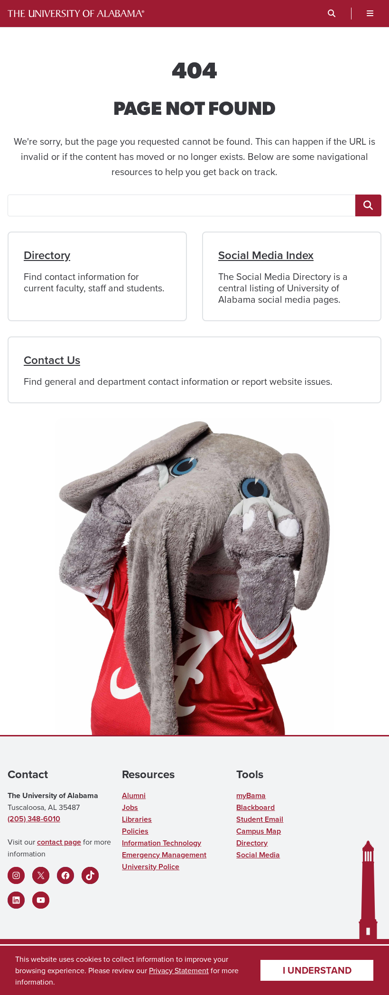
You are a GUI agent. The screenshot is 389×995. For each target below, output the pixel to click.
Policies (135, 831)
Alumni (134, 795)
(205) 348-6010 (34, 818)
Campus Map (258, 831)
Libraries (137, 819)
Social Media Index (266, 255)
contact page (59, 842)
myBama (251, 795)
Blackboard (255, 807)
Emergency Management (164, 854)
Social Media (258, 854)
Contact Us (52, 360)
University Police (150, 866)
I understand (317, 970)
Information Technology (161, 842)
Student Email (259, 819)
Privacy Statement (179, 970)
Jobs (130, 807)
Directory (47, 255)
